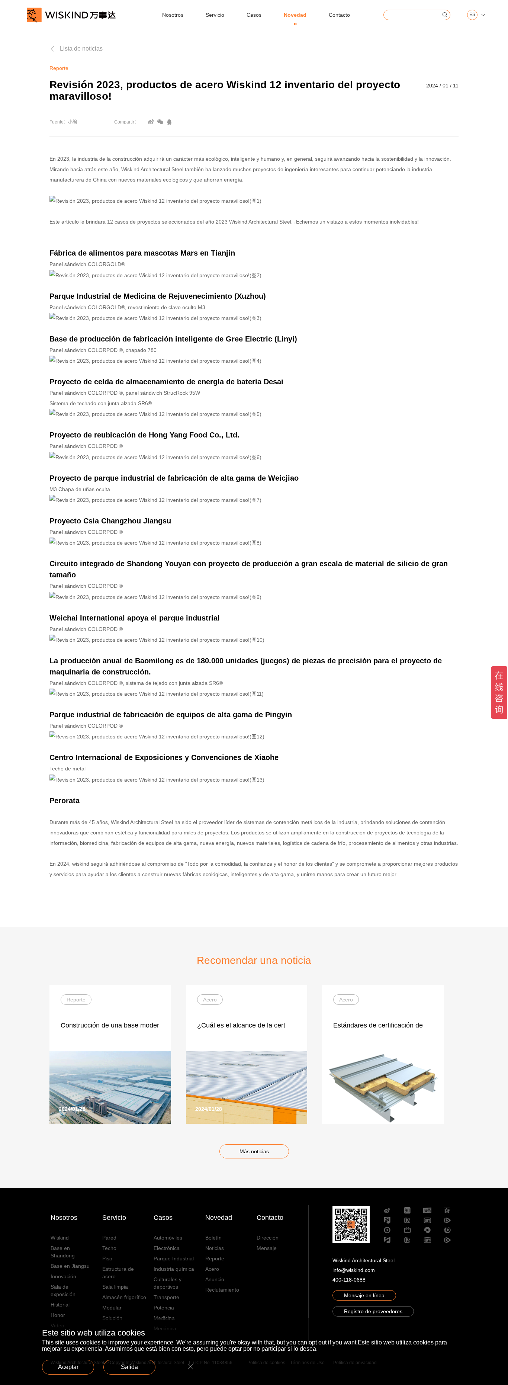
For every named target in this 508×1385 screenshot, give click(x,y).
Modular (112, 1308)
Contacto (339, 15)
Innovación (63, 1276)
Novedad (295, 15)
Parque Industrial (174, 1258)
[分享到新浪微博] (151, 122)
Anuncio (214, 1279)
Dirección (268, 1238)
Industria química (174, 1269)
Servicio (215, 15)
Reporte (214, 1258)
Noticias (214, 1248)
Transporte (166, 1297)
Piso (107, 1258)
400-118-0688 (349, 1280)
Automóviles (168, 1238)
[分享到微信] (160, 122)
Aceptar (68, 1367)
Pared (109, 1238)
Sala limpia (115, 1287)
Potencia (164, 1308)
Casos (254, 15)
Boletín (213, 1238)
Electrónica (167, 1248)
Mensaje (267, 1248)
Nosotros (172, 15)
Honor (58, 1315)
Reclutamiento (222, 1290)
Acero (212, 1269)
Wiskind (60, 1238)
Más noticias (254, 1151)
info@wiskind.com (353, 1270)
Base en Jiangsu (70, 1266)
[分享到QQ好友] (169, 122)
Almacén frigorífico (124, 1297)
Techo (109, 1248)
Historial (60, 1305)
